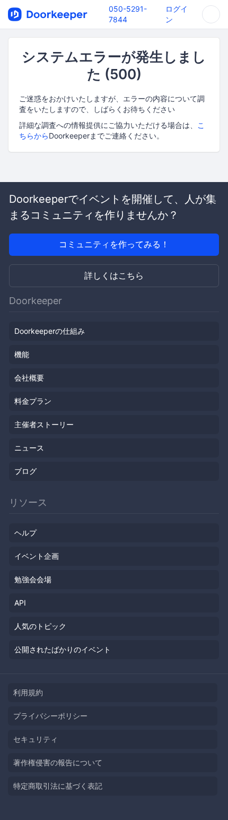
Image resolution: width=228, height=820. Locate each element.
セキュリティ (35, 739)
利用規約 (28, 692)
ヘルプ (25, 532)
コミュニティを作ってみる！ (114, 244)
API (20, 602)
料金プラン (32, 400)
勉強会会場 (32, 579)
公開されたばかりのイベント (62, 649)
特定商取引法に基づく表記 (57, 785)
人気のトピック (40, 626)
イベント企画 (36, 555)
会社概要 (29, 377)
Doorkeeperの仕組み (49, 330)
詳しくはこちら (114, 275)
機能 (21, 354)
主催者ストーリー (44, 424)
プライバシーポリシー (50, 715)
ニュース (29, 447)
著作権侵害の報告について (57, 762)
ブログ (25, 471)
